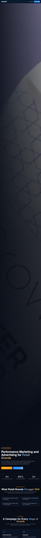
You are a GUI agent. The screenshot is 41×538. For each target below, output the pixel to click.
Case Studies (31, 1)
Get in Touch (37, 1)
